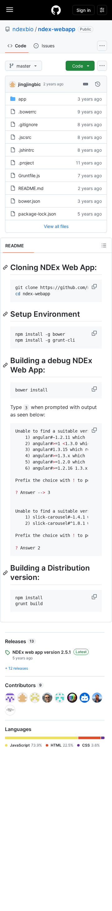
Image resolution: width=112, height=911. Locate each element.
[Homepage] (56, 10)
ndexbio (23, 29)
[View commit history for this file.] (97, 84)
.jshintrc (26, 150)
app (22, 99)
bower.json (29, 201)
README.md (31, 188)
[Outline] (104, 245)
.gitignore (28, 124)
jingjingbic (29, 84)
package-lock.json (37, 213)
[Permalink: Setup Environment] (6, 314)
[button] (95, 286)
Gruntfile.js (29, 175)
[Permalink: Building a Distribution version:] (6, 572)
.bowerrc (27, 111)
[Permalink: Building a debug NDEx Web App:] (6, 365)
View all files (56, 226)
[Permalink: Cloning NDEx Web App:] (6, 267)
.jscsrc (24, 137)
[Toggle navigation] (9, 9)
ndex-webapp (56, 29)
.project (26, 162)
